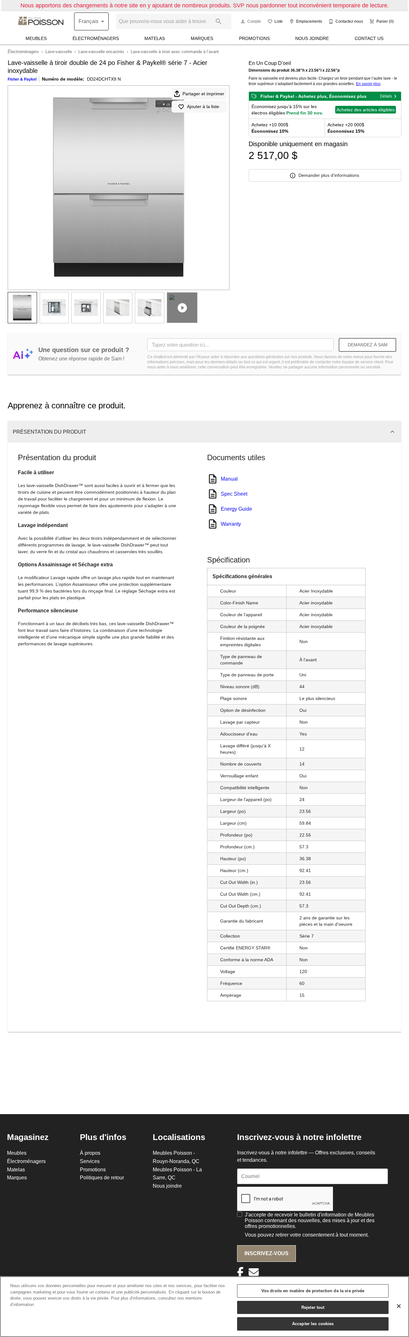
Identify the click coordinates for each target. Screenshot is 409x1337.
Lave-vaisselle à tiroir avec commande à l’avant (175, 51)
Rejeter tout (313, 1307)
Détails (386, 96)
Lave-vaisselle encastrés (101, 51)
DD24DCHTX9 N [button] (104, 79)
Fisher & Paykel (22, 79)
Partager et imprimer (203, 93)
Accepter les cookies (313, 1323)
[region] (204, 1306)
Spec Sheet (234, 494)
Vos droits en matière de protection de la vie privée (313, 1290)
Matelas (154, 38)
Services (90, 1161)
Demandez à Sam (368, 344)
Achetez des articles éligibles (365, 109)
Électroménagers (96, 38)
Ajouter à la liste (203, 106)
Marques (202, 38)
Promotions (254, 38)
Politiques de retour (102, 1177)
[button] (243, 21)
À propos (90, 1153)
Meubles (36, 38)
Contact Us (369, 38)
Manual (229, 479)
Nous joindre (312, 38)
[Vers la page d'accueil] (41, 21)
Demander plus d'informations (328, 175)
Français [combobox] (88, 21)
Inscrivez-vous (266, 1253)
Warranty (231, 524)
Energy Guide (236, 509)
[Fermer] (399, 1306)
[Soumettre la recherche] (218, 21)
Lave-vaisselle (58, 51)
